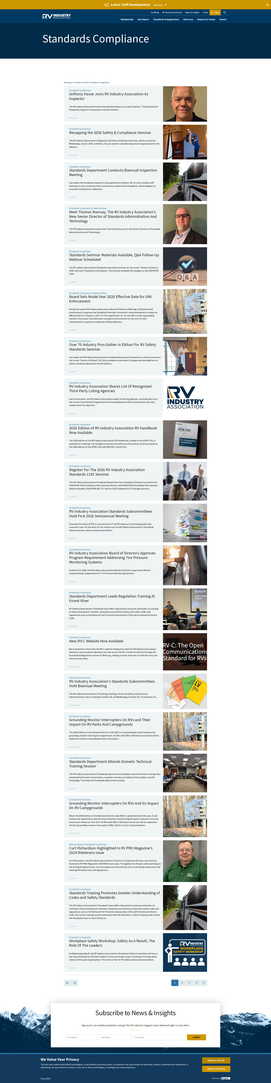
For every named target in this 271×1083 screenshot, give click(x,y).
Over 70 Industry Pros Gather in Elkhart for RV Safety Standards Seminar (112, 347)
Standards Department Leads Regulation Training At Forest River (112, 598)
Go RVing (155, 12)
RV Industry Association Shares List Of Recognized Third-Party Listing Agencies (110, 388)
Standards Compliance (80, 90)
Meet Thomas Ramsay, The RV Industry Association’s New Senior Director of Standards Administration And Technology (113, 216)
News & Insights (192, 12)
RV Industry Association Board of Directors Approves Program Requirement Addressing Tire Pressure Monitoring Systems (112, 557)
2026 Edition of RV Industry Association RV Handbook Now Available (113, 430)
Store (205, 12)
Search (225, 12)
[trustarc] (225, 1078)
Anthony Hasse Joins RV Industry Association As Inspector (108, 96)
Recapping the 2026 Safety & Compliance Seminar (110, 132)
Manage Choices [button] (216, 1060)
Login (216, 12)
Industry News (100, 208)
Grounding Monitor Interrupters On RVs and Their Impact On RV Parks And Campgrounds (109, 722)
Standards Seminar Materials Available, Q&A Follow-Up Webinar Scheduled (114, 257)
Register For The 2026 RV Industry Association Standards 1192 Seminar (107, 472)
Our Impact (143, 19)
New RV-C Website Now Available (96, 640)
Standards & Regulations (166, 19)
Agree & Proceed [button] (216, 1069)
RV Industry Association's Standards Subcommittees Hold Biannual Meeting (112, 683)
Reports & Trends (206, 19)
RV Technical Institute (172, 12)
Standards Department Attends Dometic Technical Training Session (110, 764)
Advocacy (188, 19)
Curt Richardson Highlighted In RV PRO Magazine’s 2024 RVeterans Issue (110, 850)
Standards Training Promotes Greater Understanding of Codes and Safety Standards (114, 895)
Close (267, 4)
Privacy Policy (46, 1078)
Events (223, 19)
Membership (127, 19)
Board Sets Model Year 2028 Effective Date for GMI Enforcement (110, 299)
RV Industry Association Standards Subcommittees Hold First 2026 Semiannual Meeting (110, 513)
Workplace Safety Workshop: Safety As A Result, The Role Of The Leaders (112, 943)
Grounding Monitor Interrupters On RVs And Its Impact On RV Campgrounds (114, 805)
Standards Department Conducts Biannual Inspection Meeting (113, 172)
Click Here (158, 5)
